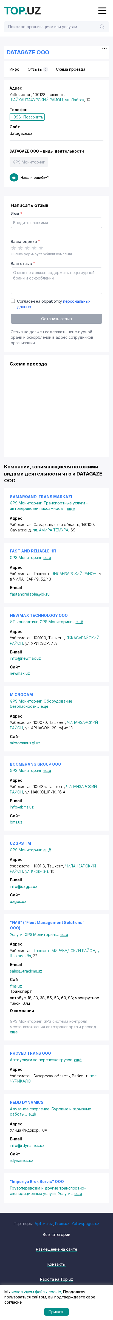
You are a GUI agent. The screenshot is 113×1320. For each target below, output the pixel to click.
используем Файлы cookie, (37, 1291)
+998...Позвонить (27, 117)
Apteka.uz (44, 1223)
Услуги (17, 934)
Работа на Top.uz (56, 1279)
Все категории (56, 1234)
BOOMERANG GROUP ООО (35, 764)
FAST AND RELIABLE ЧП (33, 551)
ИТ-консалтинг (25, 621)
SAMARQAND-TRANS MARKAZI (41, 496)
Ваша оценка (25, 241)
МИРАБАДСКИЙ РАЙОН (73, 950)
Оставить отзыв (56, 318)
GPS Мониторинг (29, 162)
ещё (71, 508)
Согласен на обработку (53, 304)
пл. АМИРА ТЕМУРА (50, 530)
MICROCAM (21, 694)
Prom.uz (62, 1223)
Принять (57, 1311)
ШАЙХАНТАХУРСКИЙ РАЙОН (36, 99)
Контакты (56, 1264)
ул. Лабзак (74, 99)
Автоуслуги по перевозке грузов (41, 1059)
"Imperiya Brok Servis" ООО (37, 1181)
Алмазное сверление (31, 1109)
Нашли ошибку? (35, 177)
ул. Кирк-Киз (36, 871)
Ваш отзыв (23, 263)
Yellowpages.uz (85, 1223)
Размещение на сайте (56, 1249)
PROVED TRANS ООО (30, 1053)
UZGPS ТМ (20, 843)
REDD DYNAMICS (27, 1102)
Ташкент (41, 950)
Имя (16, 213)
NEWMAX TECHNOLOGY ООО (39, 615)
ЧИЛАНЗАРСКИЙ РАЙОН (74, 573)
